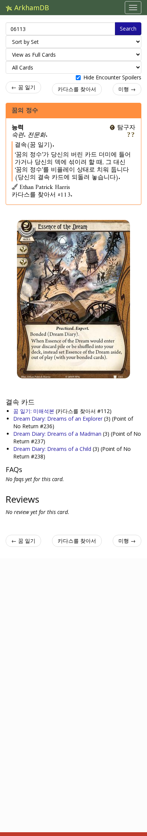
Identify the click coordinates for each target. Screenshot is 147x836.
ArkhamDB (30, 7)
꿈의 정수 (25, 110)
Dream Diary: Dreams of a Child (53, 448)
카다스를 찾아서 (77, 89)
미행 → (127, 89)
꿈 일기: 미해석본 (34, 411)
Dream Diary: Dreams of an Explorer (58, 418)
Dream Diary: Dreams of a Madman (58, 433)
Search (128, 28)
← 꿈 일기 (23, 87)
